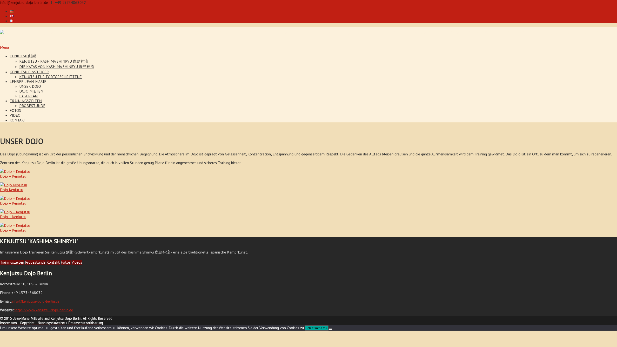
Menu (4, 47)
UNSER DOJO (30, 86)
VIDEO (15, 115)
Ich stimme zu (317, 328)
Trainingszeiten (12, 262)
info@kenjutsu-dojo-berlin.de (24, 2)
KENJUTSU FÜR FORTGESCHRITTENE (50, 76)
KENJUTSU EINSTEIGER (29, 71)
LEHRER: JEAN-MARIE (28, 81)
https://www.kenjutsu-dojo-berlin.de (43, 309)
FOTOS (15, 110)
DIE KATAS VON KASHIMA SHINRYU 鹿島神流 (56, 66)
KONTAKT (18, 120)
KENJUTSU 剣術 (23, 55)
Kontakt (53, 262)
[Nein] (330, 329)
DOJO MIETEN (31, 91)
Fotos (66, 262)
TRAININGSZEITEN (26, 100)
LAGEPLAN (28, 95)
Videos (77, 262)
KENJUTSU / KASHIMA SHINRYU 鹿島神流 (53, 61)
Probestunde (35, 262)
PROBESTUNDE (32, 105)
